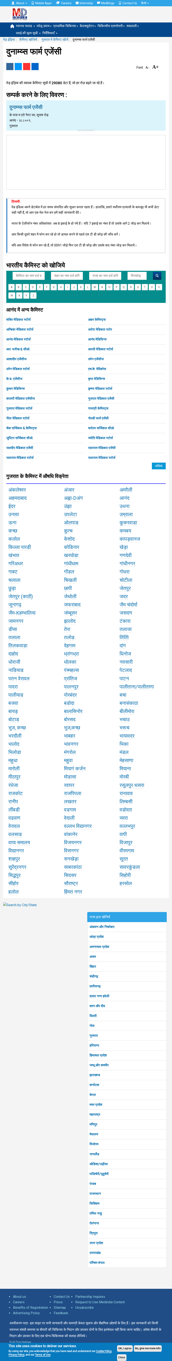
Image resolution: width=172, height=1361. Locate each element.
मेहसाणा (126, 760)
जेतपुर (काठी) (20, 596)
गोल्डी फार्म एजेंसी (98, 418)
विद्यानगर (16, 851)
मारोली (14, 769)
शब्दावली (131, 26)
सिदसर (70, 875)
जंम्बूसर (70, 613)
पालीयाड (15, 695)
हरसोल (126, 883)
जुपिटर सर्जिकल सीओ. (19, 438)
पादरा (13, 687)
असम (93, 957)
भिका (124, 744)
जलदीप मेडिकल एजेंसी (19, 448)
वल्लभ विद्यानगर (78, 826)
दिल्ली (93, 1016)
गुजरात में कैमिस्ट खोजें (55, 40)
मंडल (124, 752)
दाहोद (13, 654)
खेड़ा (124, 547)
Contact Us (129, 3)
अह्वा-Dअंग (73, 498)
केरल (93, 1095)
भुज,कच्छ (72, 728)
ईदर (11, 506)
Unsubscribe (84, 1308)
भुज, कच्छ (17, 728)
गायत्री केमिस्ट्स (98, 408)
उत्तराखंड (95, 1253)
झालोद (70, 621)
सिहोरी (125, 875)
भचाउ (125, 719)
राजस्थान (95, 1194)
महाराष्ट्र (95, 1114)
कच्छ (12, 531)
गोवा (92, 1026)
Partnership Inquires (90, 1297)
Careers (66, 3)
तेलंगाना (94, 1223)
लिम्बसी (126, 802)
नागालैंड (94, 1154)
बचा (123, 695)
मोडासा (70, 777)
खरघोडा (71, 555)
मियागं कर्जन (75, 769)
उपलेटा (70, 514)
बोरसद (70, 719)
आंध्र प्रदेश (97, 937)
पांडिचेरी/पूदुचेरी (99, 1174)
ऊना (12, 523)
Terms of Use (43, 1354)
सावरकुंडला (130, 867)
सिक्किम (94, 1203)
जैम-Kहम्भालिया (21, 613)
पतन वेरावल (19, 679)
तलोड (69, 637)
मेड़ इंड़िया (9, 40)
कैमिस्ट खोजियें (28, 40)
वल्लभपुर (127, 826)
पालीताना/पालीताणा (137, 687)
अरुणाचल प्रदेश (99, 947)
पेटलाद (126, 670)
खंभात (13, 555)
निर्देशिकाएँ (48, 33)
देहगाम (69, 646)
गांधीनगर (127, 564)
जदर (124, 596)
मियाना (125, 769)
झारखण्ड (95, 1075)
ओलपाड (71, 523)
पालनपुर (71, 687)
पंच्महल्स (71, 670)
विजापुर (126, 842)
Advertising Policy (26, 1313)
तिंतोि (124, 637)
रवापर (69, 785)
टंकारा (125, 621)
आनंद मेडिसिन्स (97, 339)
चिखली (70, 580)
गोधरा (124, 572)
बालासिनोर (73, 711)
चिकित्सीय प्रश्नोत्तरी (110, 26)
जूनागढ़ (14, 605)
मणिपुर (93, 1124)
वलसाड (15, 834)
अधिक (159, 466)
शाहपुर (14, 859)
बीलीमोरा (127, 711)
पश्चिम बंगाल (97, 1263)
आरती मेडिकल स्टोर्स (100, 349)
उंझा (68, 506)
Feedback (61, 1313)
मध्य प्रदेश (96, 1105)
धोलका (70, 662)
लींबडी (14, 810)
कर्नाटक (94, 1085)
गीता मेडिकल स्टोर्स (17, 418)
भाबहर (69, 736)
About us (19, 1297)
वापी (123, 834)
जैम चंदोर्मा (128, 605)
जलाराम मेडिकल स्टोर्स (20, 458)
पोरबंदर (70, 695)
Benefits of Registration (30, 1308)
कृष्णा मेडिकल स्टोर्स (100, 389)
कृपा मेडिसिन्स (96, 379)
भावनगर (71, 744)
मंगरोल (70, 752)
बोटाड (13, 719)
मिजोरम (94, 1144)
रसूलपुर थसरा (132, 785)
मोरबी (124, 777)
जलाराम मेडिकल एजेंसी (102, 448)
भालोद (13, 744)
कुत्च (68, 531)
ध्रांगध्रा (71, 654)
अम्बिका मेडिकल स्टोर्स (19, 329)
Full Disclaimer (20, 1342)
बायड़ (13, 711)
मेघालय (94, 1134)
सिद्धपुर (14, 875)
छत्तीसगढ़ (95, 986)
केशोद (69, 539)
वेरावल (14, 826)
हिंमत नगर (73, 892)
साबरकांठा (73, 867)
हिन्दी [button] (144, 3)
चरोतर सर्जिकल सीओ (101, 428)
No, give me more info (147, 1348)
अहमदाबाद (17, 498)
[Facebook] (9, 66)
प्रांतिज (70, 679)
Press (58, 1302)
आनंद (124, 498)
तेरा (67, 629)
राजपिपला (72, 793)
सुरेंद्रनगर (17, 867)
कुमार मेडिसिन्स (15, 389)
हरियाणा (94, 1045)
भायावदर (127, 736)
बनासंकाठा (129, 703)
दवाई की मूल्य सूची (27, 33)
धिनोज (125, 654)
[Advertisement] (86, 161)
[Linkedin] (35, 66)
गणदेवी (126, 555)
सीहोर (13, 883)
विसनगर (71, 851)
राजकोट (15, 793)
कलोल (14, 539)
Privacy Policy (16, 1354)
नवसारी (126, 662)
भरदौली (14, 736)
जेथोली (70, 596)
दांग (123, 646)
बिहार (93, 966)
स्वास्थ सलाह (24, 26)
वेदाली (69, 818)
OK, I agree (125, 1348)
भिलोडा (14, 752)
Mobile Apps (43, 3)
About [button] (20, 3)
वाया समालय (19, 842)
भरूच (124, 728)
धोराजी (14, 662)
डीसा (12, 629)
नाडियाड (15, 670)
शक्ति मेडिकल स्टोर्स (18, 320)
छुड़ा (12, 588)
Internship (86, 3)
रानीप (13, 802)
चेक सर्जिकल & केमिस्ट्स (21, 428)
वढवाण (14, 818)
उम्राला (126, 514)
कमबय (125, 531)
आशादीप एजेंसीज (16, 359)
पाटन (124, 679)
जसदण (126, 613)
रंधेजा (13, 785)
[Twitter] (18, 66)
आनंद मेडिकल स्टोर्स (18, 339)
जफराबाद (72, 605)
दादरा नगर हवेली (99, 996)
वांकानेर (70, 834)
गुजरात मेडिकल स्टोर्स (19, 408)
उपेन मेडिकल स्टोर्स (18, 369)
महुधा (12, 760)
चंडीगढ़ (94, 976)
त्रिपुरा (94, 1233)
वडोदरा (126, 810)
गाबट (13, 572)
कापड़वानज (130, 539)
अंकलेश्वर (17, 490)
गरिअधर (15, 564)
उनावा (13, 514)
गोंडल (69, 572)
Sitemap (60, 1308)
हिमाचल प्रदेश (98, 1055)
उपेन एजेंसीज (96, 359)
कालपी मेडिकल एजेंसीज (20, 398)
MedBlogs (107, 3)
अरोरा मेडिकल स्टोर (100, 329)
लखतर (70, 802)
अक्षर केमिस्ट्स (97, 320)
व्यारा (124, 818)
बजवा (13, 703)
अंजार (69, 490)
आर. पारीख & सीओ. (18, 349)
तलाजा (126, 629)
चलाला (14, 580)
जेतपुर (125, 588)
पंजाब (93, 1184)
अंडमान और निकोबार (102, 927)
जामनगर (15, 621)
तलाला (14, 637)
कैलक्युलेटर (87, 26)
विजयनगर (73, 842)
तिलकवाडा (17, 646)
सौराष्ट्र (71, 883)
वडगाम (70, 810)
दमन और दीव (97, 1006)
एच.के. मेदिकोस (97, 369)
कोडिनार (71, 547)
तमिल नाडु (96, 1213)
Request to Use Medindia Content (100, 1302)
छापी (68, 588)
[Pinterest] (26, 66)
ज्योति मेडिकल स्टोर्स (100, 438)
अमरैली (126, 490)
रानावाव (126, 793)
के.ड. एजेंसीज (14, 379)
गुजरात (94, 1036)
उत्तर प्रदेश (96, 1243)
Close (121, 1357)
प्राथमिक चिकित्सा (64, 26)
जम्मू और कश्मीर (99, 1065)
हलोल (13, 892)
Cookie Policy (103, 1351)
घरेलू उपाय (43, 26)
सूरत (124, 859)
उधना (124, 506)
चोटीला (126, 580)
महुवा (68, 760)
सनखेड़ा (71, 859)
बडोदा (69, 703)
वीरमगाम (127, 851)
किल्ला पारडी (19, 547)
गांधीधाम (71, 564)
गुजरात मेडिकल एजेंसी (101, 398)
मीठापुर (14, 777)
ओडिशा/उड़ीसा (99, 1164)
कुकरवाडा (128, 523)
